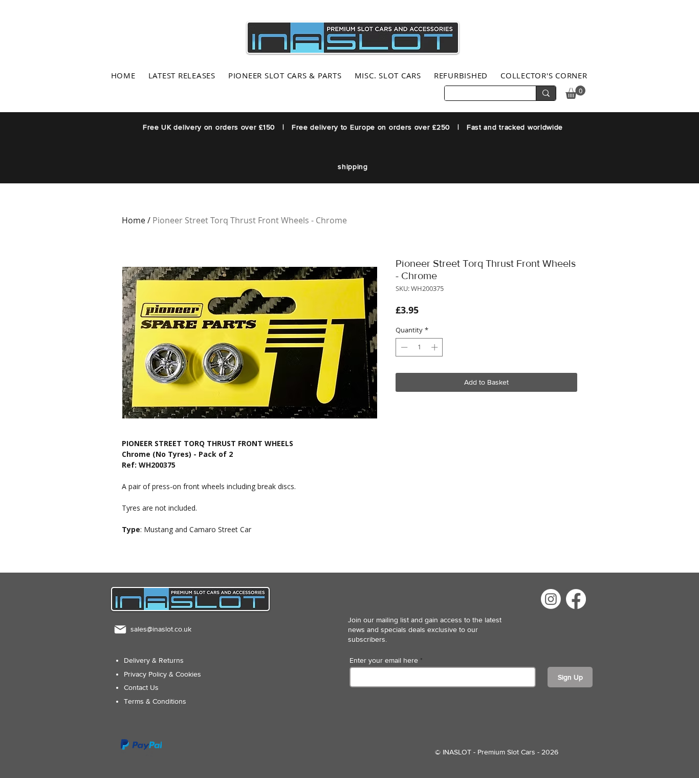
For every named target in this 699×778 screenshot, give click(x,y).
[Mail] (120, 629)
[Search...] (546, 93)
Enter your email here (384, 660)
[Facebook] (576, 599)
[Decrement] (403, 347)
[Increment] (435, 347)
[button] (575, 92)
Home (133, 220)
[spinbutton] (419, 347)
